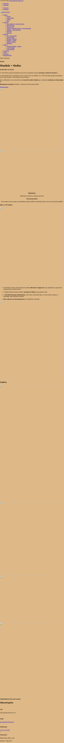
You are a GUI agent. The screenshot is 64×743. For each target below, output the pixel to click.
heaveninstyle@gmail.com (7, 722)
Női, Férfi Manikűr (12, 36)
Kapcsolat (6, 54)
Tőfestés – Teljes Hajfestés (14, 30)
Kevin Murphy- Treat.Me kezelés (15, 24)
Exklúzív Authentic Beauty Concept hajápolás (19, 28)
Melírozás (9, 31)
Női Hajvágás (10, 27)
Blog (8, 21)
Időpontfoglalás (7, 55)
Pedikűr (5, 45)
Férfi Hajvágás (10, 25)
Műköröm (9, 43)
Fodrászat (5, 22)
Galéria (8, 19)
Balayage (9, 33)
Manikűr (5, 34)
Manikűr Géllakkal (12, 39)
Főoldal (5, 15)
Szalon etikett (10, 18)
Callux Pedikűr (11, 48)
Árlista (5, 52)
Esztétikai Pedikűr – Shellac (14, 46)
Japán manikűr (10, 37)
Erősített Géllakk (11, 42)
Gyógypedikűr (10, 49)
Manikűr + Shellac (11, 40)
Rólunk (9, 16)
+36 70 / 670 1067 (5, 730)
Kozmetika (6, 51)
